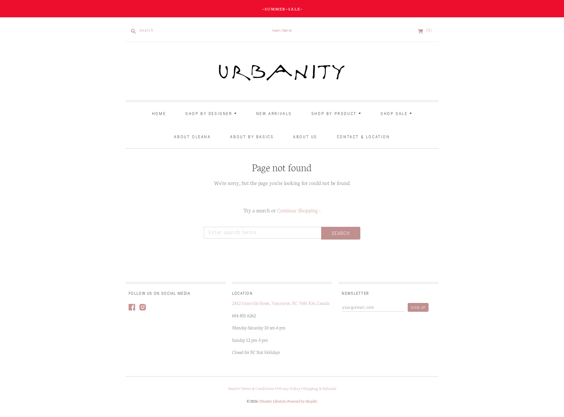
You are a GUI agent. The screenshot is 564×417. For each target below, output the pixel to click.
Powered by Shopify (302, 401)
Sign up (287, 29)
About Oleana (192, 136)
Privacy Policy (288, 388)
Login (276, 29)
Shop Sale (395, 113)
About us (305, 136)
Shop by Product (335, 113)
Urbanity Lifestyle (272, 401)
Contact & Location (363, 136)
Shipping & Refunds (319, 388)
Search (233, 388)
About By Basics (252, 136)
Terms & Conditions (258, 388)
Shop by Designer (209, 113)
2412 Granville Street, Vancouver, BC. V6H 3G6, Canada (281, 303)
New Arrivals (274, 113)
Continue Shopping (299, 210)
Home (159, 113)
